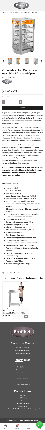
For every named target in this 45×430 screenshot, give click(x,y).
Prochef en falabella (22, 364)
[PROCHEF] (7, 81)
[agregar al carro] (26, 316)
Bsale (36, 420)
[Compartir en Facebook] (3, 272)
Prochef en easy (22, 373)
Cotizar (22, 108)
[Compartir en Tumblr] (15, 272)
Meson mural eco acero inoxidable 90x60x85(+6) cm (14, 312)
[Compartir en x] (7, 272)
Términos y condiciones (22, 350)
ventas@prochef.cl (22, 403)
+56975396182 (22, 398)
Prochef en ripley (22, 379)
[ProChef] (21, 5)
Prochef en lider (22, 367)
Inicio (5, 12)
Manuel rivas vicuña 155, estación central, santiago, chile (22, 409)
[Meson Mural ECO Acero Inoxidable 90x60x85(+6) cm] (16, 295)
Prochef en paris (22, 376)
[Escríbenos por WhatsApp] (39, 424)
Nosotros (23, 382)
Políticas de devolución (22, 353)
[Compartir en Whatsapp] (22, 272)
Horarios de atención (22, 347)
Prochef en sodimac (22, 370)
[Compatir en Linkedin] (18, 272)
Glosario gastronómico (22, 384)
